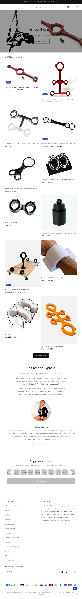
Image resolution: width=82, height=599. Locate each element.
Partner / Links (9, 560)
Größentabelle (9, 524)
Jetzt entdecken (41, 41)
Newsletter (8, 519)
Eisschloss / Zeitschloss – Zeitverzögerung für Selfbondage (58, 233)
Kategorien (8, 510)
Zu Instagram (41, 481)
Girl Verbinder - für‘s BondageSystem (52, 346)
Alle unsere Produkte (12, 506)
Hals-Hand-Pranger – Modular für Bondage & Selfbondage (22, 87)
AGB (54, 592)
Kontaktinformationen (69, 592)
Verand (7, 551)
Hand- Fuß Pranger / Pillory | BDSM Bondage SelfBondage (58, 144)
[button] (4, 7)
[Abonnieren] (38, 572)
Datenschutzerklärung (45, 592)
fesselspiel (14, 592)
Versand (59, 592)
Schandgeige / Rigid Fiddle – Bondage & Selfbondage (21, 188)
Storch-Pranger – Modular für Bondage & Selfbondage (57, 99)
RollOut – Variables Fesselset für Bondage (17, 289)
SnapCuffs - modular (11, 222)
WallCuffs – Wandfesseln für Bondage (52, 278)
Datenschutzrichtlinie (12, 537)
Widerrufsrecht (33, 592)
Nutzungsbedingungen (12, 547)
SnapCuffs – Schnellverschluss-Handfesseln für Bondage (57, 179)
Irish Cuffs (8, 334)
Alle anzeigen (41, 355)
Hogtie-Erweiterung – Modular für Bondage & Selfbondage (22, 144)
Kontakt (7, 542)
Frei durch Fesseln (40, 444)
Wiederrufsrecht (10, 528)
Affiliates (8, 556)
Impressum (8, 533)
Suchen (7, 515)
